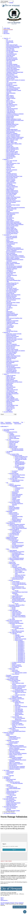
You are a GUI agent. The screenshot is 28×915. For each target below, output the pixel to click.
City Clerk (8, 306)
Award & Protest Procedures (18, 474)
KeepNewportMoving (11, 284)
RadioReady (15, 493)
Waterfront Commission (11, 268)
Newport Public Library (11, 70)
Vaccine (17, 490)
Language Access (10, 285)
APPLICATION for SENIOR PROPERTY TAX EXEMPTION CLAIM (20, 463)
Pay (7, 39)
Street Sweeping (15, 671)
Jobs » (2, 899)
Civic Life (8, 168)
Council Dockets (10, 325)
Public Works (12, 668)
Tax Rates (14, 472)
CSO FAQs (17, 707)
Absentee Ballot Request (12, 129)
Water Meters (15, 681)
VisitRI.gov (9, 410)
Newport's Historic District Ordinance (14, 224)
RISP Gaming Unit (16, 597)
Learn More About (10, 55)
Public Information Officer (18, 554)
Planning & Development (12, 314)
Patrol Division (12, 563)
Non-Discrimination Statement (7, 902)
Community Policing (16, 567)
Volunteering (9, 219)
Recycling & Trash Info (11, 57)
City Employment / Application (16, 525)
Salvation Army (9, 146)
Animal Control (15, 564)
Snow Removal (15, 674)
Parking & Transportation (12, 186)
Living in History (10, 220)
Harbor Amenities (10, 227)
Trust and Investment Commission (14, 267)
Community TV (10, 270)
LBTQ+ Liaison (18, 571)
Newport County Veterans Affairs (14, 143)
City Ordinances (10, 86)
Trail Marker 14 (21, 658)
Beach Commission (10, 253)
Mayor (7, 328)
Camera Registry (16, 581)
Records (11, 580)
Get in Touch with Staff (11, 160)
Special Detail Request (14, 606)
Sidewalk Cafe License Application (14, 339)
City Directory (9, 103)
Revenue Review (10, 264)
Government (6, 234)
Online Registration (10, 214)
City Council (9, 171)
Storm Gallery (15, 547)
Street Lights (15, 670)
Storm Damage (17, 423)
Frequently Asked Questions (18, 687)
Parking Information (10, 93)
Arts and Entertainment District (13, 367)
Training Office (15, 556)
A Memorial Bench (10, 112)
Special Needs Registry (11, 54)
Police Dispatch (15, 555)
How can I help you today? (19, 907)
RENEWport (9, 145)
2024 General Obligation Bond (13, 280)
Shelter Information (16, 495)
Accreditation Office (16, 553)
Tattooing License (10, 341)
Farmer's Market (10, 141)
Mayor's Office (9, 100)
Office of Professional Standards (16, 558)
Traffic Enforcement (13, 610)
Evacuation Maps (16, 497)
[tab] (14, 426)
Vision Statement (13, 550)
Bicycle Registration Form (18, 586)
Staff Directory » (4, 900)
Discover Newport (10, 106)
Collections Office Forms (17, 480)
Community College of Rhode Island (14, 72)
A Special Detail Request (12, 108)
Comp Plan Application (11, 275)
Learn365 (8, 276)
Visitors (5, 374)
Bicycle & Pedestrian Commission (14, 251)
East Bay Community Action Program (15, 137)
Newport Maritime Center (12, 230)
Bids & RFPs (6, 33)
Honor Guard (12, 562)
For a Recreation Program (12, 51)
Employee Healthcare (14, 529)
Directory (5, 32)
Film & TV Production (11, 344)
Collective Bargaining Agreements (17, 524)
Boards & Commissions (11, 169)
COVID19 (14, 486)
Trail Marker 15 (21, 659)
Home (2, 422)
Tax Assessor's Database (11, 64)
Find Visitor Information (11, 104)
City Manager (9, 307)
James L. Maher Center (11, 142)
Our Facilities (9, 215)
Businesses (6, 332)
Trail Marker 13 (21, 657)
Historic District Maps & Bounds (13, 223)
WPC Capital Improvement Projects (17, 731)
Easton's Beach (9, 56)
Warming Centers (16, 499)
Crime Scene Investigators (18, 577)
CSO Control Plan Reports (21, 706)
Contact (8, 99)
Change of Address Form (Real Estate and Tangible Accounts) (21, 459)
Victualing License (10, 126)
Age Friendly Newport (11, 288)
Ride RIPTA (9, 394)
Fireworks (8, 329)
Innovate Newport (10, 78)
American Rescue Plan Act (12, 283)
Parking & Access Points (12, 380)
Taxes (7, 43)
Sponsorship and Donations (12, 212)
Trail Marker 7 (21, 649)
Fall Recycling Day (19, 628)
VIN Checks (12, 619)
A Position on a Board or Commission (15, 113)
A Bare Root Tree (10, 109)
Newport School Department (12, 69)
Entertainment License (11, 337)
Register (8, 211)
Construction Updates (11, 182)
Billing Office (12, 728)
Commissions (9, 246)
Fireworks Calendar (13, 442)
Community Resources (11, 173)
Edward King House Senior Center (14, 138)
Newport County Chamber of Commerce (15, 80)
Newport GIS (9, 83)
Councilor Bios (9, 327)
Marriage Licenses (10, 167)
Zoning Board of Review (12, 242)
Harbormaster (9, 311)
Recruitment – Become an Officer (16, 605)
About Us (11, 484)
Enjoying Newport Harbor (12, 225)
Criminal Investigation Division (16, 559)
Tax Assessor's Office (11, 194)
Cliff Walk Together (19, 636)
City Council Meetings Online (13, 87)
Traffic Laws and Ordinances (18, 615)
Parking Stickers (10, 164)
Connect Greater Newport (12, 77)
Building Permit (9, 117)
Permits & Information (14, 508)
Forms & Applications (14, 438)
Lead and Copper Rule (20, 694)
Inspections (11, 506)
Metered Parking (10, 189)
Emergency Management (6, 423)
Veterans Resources (10, 178)
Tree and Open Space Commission (14, 266)
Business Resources (10, 346)
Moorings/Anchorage (14, 513)
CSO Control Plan (16, 701)
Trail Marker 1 (21, 641)
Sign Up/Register (10, 48)
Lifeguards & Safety (11, 387)
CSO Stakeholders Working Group (19, 712)
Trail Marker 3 (21, 644)
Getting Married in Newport (12, 400)
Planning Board (9, 241)
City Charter (9, 61)
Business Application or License (13, 119)
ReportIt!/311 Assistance (11, 85)
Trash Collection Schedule (18, 631)
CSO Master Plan (19, 709)
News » (2, 897)
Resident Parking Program (12, 191)
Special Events (9, 388)
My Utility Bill (9, 40)
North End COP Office (20, 575)
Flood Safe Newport (11, 199)
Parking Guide (9, 376)
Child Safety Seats (16, 611)
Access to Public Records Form (19, 584)
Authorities (8, 245)
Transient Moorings (16, 520)
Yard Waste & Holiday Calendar (13, 90)
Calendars (5, 30)
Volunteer (14, 498)
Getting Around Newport (12, 389)
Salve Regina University (11, 73)
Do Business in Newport (12, 76)
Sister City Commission (11, 262)
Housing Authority (13, 743)
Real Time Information (17, 546)
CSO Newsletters (19, 710)
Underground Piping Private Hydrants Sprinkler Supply (18, 599)
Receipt (16, 585)
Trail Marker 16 (21, 661)
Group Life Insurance (14, 534)
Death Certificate (10, 96)
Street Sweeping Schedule (12, 89)
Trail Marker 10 (21, 653)
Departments (9, 303)
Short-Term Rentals (10, 60)
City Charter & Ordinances (12, 289)
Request (8, 128)
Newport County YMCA (12, 152)
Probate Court (12, 443)
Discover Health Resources (12, 149)
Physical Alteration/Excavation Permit (14, 120)
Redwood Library (10, 74)
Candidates (11, 434)
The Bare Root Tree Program (13, 65)
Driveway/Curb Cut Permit (12, 115)
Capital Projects (15, 722)
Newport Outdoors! (10, 185)
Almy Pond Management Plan (19, 727)
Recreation (8, 206)
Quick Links (9, 162)
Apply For (8, 107)
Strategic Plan (9, 286)
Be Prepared (15, 541)
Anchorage (14, 515)
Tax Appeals (15, 471)
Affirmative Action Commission (13, 247)
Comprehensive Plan (11, 368)
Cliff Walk (14, 633)
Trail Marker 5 (21, 646)
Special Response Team (17, 579)
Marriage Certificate (10, 98)
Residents (5, 159)
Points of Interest (10, 379)
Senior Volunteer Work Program (19, 528)
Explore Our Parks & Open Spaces (14, 381)
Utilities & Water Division (12, 323)
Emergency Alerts (10, 50)
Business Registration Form (21, 456)
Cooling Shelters (16, 500)
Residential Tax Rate (19, 467)
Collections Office (13, 478)
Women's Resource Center (12, 147)
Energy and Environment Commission (15, 255)
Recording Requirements (17, 450)
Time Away (11, 536)
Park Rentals (9, 63)
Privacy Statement (19, 902)
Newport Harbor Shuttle (11, 229)
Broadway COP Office (20, 568)
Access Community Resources (13, 134)
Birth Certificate (10, 95)
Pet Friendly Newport (17, 666)
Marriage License (10, 121)
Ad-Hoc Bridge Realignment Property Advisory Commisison (15, 249)
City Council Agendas (11, 82)
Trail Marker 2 (21, 642)
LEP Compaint (12, 795)
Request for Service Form (21, 689)
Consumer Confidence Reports (19, 685)
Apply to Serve (9, 238)
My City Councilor (10, 102)
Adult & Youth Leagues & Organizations (15, 207)
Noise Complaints (10, 181)
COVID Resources (19, 487)
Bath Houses (9, 384)
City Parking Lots (10, 188)
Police (7, 316)
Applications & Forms (14, 441)
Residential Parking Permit (12, 124)
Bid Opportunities (10, 362)
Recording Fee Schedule (17, 448)
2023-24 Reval (9, 277)
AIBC (7, 281)
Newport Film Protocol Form (13, 345)
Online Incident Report (17, 595)
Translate (11, 2)
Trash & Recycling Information (13, 201)
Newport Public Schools (11, 177)
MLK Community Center (12, 139)
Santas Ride (12, 510)
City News (8, 91)
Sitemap (2, 904)
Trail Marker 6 (21, 648)
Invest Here (9, 363)
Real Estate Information (11, 193)
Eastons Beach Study (11, 272)
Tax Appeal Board (10, 244)
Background (18, 705)
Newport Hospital (10, 155)
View (7, 81)
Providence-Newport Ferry (12, 232)
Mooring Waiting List (11, 228)
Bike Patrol (14, 566)
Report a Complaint (10, 180)
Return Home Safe (19, 576)
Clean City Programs (11, 202)
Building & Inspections (11, 198)
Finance (8, 309)
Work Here (8, 359)
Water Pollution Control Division (16, 698)
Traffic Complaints (16, 614)
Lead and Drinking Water (18, 690)
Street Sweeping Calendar (21, 672)
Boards (8, 240)
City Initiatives (9, 271)
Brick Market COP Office (21, 569)
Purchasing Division (13, 473)
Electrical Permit (10, 116)
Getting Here (18, 637)
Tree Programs (15, 667)
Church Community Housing (13, 135)
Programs (14, 663)
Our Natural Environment (18, 545)
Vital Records (9, 165)
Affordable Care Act (16, 530)
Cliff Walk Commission (11, 254)
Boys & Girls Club (10, 150)
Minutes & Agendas (16, 758)
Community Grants (10, 322)
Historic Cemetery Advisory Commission (15, 257)
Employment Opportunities (12, 361)
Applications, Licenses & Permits (13, 333)
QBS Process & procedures (18, 477)
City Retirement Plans (14, 533)
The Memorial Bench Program (13, 67)
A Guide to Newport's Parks (18, 662)
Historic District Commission (12, 221)
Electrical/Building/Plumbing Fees (14, 46)
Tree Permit (9, 342)
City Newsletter (9, 52)
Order (7, 94)
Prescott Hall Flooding (17, 723)
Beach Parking (9, 385)
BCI (13, 560)
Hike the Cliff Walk (10, 378)
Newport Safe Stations (14, 507)
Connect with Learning (11, 68)
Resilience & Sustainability (12, 320)
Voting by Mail (12, 437)
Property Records (10, 195)
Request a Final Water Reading (13, 197)
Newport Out (9, 409)
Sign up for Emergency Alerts (13, 163)
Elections (8, 172)
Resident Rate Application (21, 469)
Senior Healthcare (16, 532)
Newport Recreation (11, 156)
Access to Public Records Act (18, 582)
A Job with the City (10, 111)
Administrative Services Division (16, 551)
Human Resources (10, 312)
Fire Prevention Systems (14, 502)
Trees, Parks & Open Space (15, 632)
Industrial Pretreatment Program (19, 720)
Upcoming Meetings (8, 411)
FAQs (13, 624)
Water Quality (15, 696)
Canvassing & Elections (11, 305)
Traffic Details (6, 28)
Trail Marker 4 (21, 645)
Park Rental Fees (10, 217)
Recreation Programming (12, 59)
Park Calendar (9, 210)
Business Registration (11, 335)
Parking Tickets (9, 42)
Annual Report (15, 700)
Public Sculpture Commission (13, 263)
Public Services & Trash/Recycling (14, 318)
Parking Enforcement (17, 612)
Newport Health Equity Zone (13, 154)
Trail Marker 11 (21, 654)
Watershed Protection (17, 697)
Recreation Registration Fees (12, 47)
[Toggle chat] (25, 912)
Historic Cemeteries (16, 664)
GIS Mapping (9, 184)
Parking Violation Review (12, 190)
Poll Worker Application (14, 435)
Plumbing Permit (10, 122)
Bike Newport (9, 158)
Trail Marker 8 (21, 650)
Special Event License (11, 125)
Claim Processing (16, 476)
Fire (7, 310)
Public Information (10, 132)
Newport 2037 (9, 273)
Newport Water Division (11, 233)
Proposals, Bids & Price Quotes (13, 130)
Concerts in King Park (11, 208)
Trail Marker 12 (21, 655)
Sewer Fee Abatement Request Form (20, 719)
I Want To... (6, 38)
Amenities (17, 634)
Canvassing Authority (14, 741)
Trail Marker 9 (21, 651)
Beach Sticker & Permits (11, 44)
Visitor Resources (10, 406)
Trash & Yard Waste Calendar (13, 204)
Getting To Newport (11, 375)
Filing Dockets (15, 729)
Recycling (8, 203)
